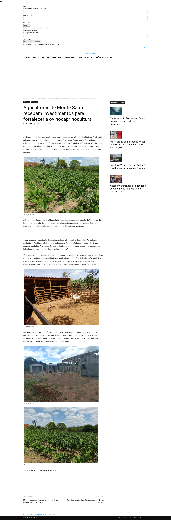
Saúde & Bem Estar (104, 57)
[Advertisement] (85, 77)
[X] (31, 129)
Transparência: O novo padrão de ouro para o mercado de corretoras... (127, 121)
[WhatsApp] (41, 129)
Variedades (57, 57)
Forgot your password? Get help (35, 28)
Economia (69, 57)
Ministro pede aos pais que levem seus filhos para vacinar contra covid (40, 501)
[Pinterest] (36, 129)
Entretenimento (85, 57)
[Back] (35, 4)
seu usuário (28, 15)
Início (25, 99)
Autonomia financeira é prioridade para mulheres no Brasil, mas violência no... (128, 188)
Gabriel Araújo (30, 124)
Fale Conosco (105, 518)
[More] (47, 129)
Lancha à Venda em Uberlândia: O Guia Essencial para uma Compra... (128, 166)
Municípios (34, 102)
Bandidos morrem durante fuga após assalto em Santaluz (85, 501)
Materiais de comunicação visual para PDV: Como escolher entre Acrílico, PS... (127, 144)
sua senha (27, 22)
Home (27, 57)
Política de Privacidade (130, 518)
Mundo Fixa (144, 518)
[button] (145, 49)
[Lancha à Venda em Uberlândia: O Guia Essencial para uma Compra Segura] (129, 158)
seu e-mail (27, 39)
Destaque (32, 99)
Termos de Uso (116, 518)
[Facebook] (25, 129)
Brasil (36, 57)
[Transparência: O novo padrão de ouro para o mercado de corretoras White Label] (129, 111)
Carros (45, 57)
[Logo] (38, 53)
